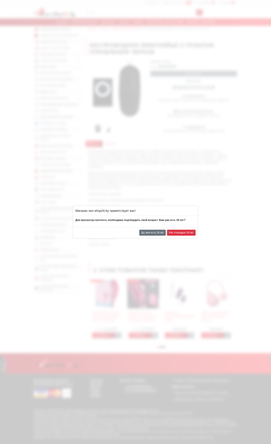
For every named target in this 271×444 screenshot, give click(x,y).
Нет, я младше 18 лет (181, 232)
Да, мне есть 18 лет (152, 232)
